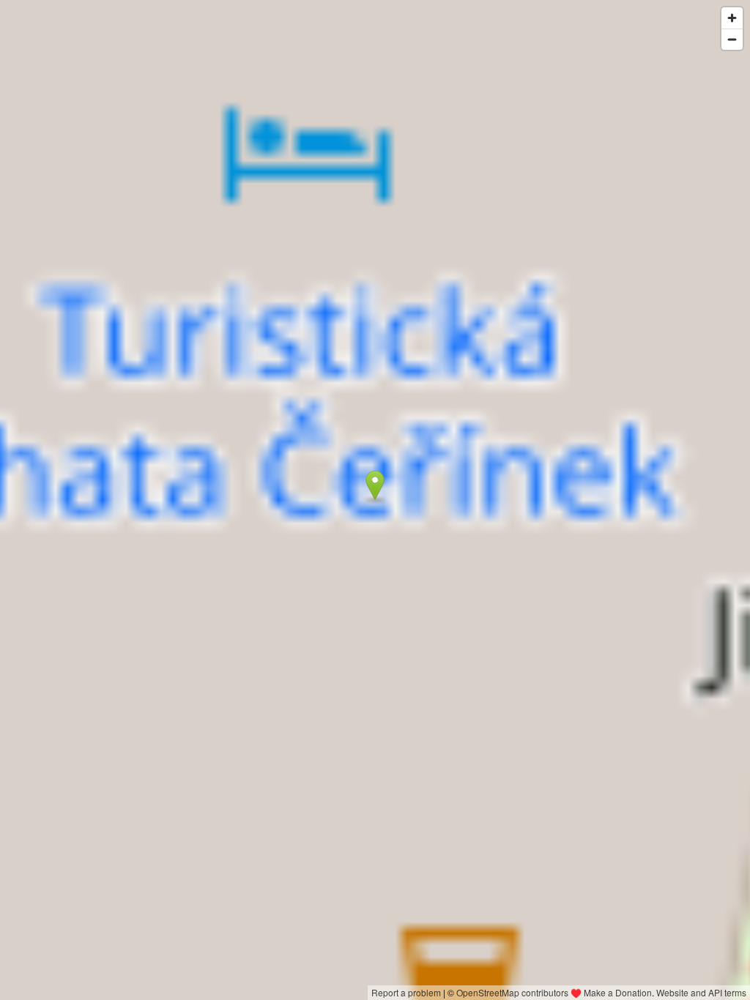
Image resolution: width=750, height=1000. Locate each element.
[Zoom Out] (732, 39)
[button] (375, 485)
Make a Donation (618, 992)
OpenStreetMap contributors (512, 992)
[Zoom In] (732, 18)
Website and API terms (701, 992)
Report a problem (406, 992)
